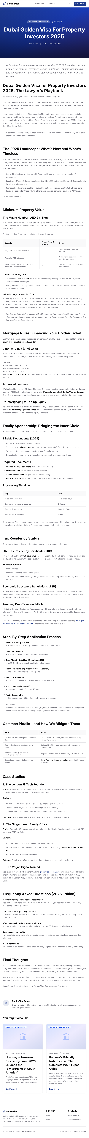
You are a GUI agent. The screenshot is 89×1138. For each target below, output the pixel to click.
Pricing (52, 4)
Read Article (10, 1089)
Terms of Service (74, 1120)
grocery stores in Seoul (50, 872)
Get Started (79, 4)
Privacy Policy (73, 1115)
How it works (40, 4)
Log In (68, 4)
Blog (30, 4)
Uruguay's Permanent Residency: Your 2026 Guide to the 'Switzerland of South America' (21, 1065)
